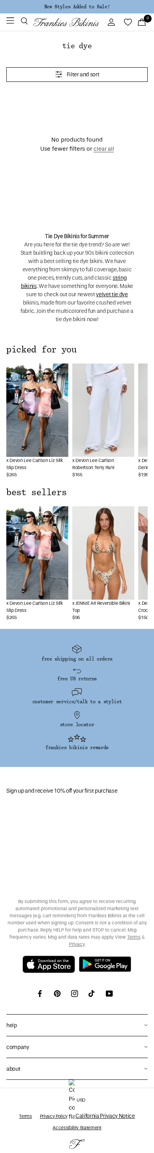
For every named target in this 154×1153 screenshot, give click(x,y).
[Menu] (10, 22)
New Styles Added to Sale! (77, 6)
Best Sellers (36, 492)
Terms (134, 937)
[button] (24, 22)
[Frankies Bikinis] (66, 22)
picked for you (41, 349)
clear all (104, 149)
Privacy (77, 944)
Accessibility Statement (77, 1127)
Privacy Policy (54, 1116)
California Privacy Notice (105, 1116)
